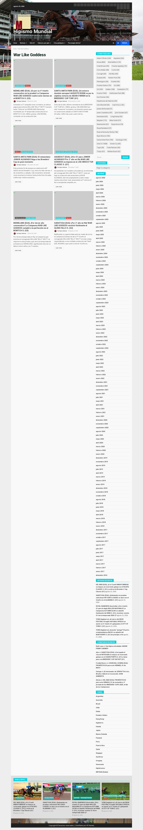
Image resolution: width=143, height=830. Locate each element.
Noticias (22, 43)
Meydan (102, 120)
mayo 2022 (100, 363)
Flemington (102, 81)
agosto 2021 (100, 393)
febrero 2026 (101, 200)
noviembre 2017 (102, 534)
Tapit (100, 147)
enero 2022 (100, 378)
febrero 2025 (101, 246)
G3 (100, 89)
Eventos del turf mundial (110, 795)
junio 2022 (99, 359)
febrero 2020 (101, 450)
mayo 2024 (100, 272)
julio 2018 (99, 503)
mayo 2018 (100, 511)
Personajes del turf (74, 43)
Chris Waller (103, 70)
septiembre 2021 (102, 390)
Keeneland (102, 116)
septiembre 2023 (102, 303)
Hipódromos (100, 768)
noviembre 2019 (102, 462)
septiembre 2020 (102, 428)
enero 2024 (100, 287)
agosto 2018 (100, 499)
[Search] (113, 43)
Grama (102, 93)
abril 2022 (99, 367)
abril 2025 (99, 238)
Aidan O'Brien (104, 58)
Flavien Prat (114, 78)
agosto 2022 (100, 352)
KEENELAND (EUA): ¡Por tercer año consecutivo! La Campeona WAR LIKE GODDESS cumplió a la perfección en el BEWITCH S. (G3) (33, 205)
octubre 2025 (101, 216)
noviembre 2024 (102, 257)
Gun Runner (103, 97)
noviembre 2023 (102, 295)
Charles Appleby (119, 66)
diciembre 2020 (101, 420)
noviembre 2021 (102, 386)
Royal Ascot (117, 124)
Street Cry (115, 144)
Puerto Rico (100, 745)
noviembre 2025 (102, 212)
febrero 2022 (101, 375)
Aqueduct (119, 58)
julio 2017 (99, 549)
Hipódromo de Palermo (107, 101)
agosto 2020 (100, 431)
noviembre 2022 (102, 340)
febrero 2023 (101, 329)
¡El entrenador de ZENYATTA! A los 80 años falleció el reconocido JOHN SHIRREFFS (112, 674)
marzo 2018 (100, 518)
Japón (98, 730)
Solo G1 (102, 144)
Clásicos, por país (43, 43)
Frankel (115, 81)
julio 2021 (99, 397)
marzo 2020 (100, 446)
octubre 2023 (101, 299)
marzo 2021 (100, 409)
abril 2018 (99, 515)
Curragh (101, 74)
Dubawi (101, 78)
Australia (99, 700)
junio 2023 (99, 314)
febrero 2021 (101, 412)
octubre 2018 (101, 496)
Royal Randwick (104, 128)
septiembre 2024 (102, 265)
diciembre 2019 (101, 458)
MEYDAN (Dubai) (102, 772)
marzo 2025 (100, 242)
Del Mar (113, 74)
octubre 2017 (101, 537)
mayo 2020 (100, 439)
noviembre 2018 (102, 492)
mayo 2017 (100, 556)
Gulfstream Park (117, 93)
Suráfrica (99, 757)
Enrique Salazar (21, 101)
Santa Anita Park (105, 140)
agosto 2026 (100, 178)
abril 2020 (99, 443)
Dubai (98, 711)
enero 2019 (100, 484)
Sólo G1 (32, 43)
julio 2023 (99, 310)
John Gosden (121, 113)
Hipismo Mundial (32, 31)
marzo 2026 (100, 197)
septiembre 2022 (102, 348)
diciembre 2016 (101, 575)
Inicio (15, 43)
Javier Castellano (104, 113)
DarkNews (79, 825)
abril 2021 (99, 405)
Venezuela (100, 764)
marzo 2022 (100, 371)
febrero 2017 (101, 568)
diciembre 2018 (101, 488)
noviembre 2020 (102, 424)
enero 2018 (100, 526)
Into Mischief (103, 105)
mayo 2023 (100, 318)
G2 (117, 85)
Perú (98, 742)
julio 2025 (99, 227)
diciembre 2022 (101, 337)
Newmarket (103, 124)
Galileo (110, 89)
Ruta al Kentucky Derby (107, 132)
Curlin (115, 70)
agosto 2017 (100, 545)
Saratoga (121, 140)
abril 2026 (99, 193)
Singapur (99, 753)
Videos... (125, 43)
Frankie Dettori (104, 85)
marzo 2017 (100, 564)
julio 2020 (99, 435)
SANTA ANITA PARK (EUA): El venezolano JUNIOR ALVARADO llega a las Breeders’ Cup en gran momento (33, 139)
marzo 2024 (100, 280)
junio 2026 (99, 185)
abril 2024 (99, 276)
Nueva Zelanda (101, 734)
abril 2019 (99, 473)
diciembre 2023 (101, 291)
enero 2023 (100, 333)
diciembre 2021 (101, 382)
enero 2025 (100, 250)
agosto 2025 (100, 223)
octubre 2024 (101, 261)
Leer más (18, 120)
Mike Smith (115, 120)
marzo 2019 (100, 477)
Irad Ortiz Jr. (118, 105)
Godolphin (122, 89)
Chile (98, 708)
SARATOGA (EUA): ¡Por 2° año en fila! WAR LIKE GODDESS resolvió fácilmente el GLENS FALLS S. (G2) (73, 205)
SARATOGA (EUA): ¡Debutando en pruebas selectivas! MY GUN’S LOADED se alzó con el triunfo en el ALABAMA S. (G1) (112, 597)
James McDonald (104, 109)
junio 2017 (99, 552)
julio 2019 (99, 469)
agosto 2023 (100, 306)
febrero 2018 (101, 522)
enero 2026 (100, 204)
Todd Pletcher (113, 147)
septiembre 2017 (102, 541)
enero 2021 (100, 416)
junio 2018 (99, 507)
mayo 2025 (100, 234)
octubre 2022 (101, 344)
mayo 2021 (100, 401)
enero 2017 (100, 571)
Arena (101, 62)
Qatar (98, 749)
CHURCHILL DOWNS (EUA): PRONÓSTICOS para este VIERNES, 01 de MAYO (112, 665)
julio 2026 (99, 181)
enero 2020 (100, 454)
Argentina (99, 696)
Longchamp (116, 116)
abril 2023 (99, 322)
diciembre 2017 (101, 530)
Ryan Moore (103, 136)
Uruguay (99, 761)
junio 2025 (99, 231)
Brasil (98, 704)
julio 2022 (99, 356)
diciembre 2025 (101, 208)
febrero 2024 (101, 284)
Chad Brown (103, 66)
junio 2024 (99, 269)
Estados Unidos (19, 85)
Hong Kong (100, 719)
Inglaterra (99, 723)
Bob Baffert (114, 62)
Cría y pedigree (59, 43)
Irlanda (98, 726)
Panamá (99, 738)
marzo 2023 (100, 325)
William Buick (113, 151)
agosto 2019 (100, 465)
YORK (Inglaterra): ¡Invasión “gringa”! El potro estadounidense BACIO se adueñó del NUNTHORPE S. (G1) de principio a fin (112, 632)
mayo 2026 (100, 189)
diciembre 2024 (101, 253)
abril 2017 (99, 560)
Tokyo (101, 151)
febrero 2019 (101, 481)
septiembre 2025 (102, 219)
